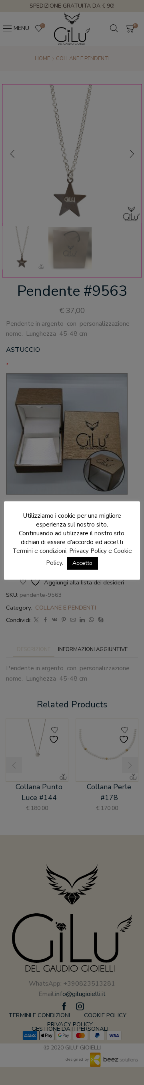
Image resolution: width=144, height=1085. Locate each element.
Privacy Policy (88, 551)
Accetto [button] (82, 563)
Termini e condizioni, (40, 551)
